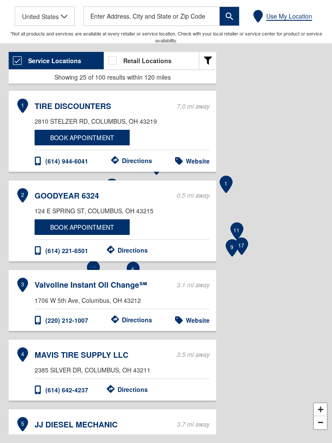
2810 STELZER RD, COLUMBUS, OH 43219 (96, 121)
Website (198, 161)
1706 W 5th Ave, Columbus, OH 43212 (88, 300)
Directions (137, 160)
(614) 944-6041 (66, 161)
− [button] (320, 422)
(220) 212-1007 (66, 320)
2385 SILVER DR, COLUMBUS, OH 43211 (92, 370)
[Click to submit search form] (229, 16)
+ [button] (320, 409)
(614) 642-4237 (66, 389)
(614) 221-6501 (66, 250)
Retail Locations (147, 60)
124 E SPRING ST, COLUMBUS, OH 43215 (94, 210)
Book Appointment (82, 137)
